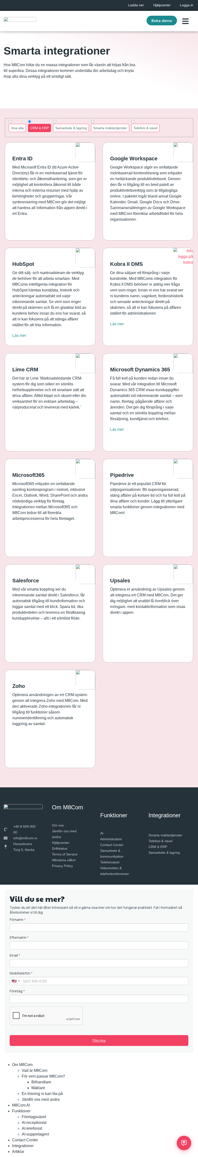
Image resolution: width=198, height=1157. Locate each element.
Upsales (120, 581)
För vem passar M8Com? (43, 1076)
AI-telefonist (32, 1128)
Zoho (18, 686)
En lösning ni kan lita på (42, 1094)
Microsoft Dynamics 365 (140, 370)
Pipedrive (122, 475)
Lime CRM (25, 370)
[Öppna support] (184, 1143)
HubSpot (23, 264)
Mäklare (38, 1088)
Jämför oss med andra (41, 1099)
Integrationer (23, 1146)
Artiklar (18, 1152)
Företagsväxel (34, 1117)
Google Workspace (133, 158)
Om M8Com (22, 1065)
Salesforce (25, 581)
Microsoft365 (28, 475)
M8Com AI (21, 1105)
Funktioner (21, 1111)
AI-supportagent (35, 1134)
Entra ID (22, 158)
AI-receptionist (34, 1123)
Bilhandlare (41, 1082)
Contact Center (25, 1140)
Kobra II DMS (126, 264)
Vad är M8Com (34, 1070)
